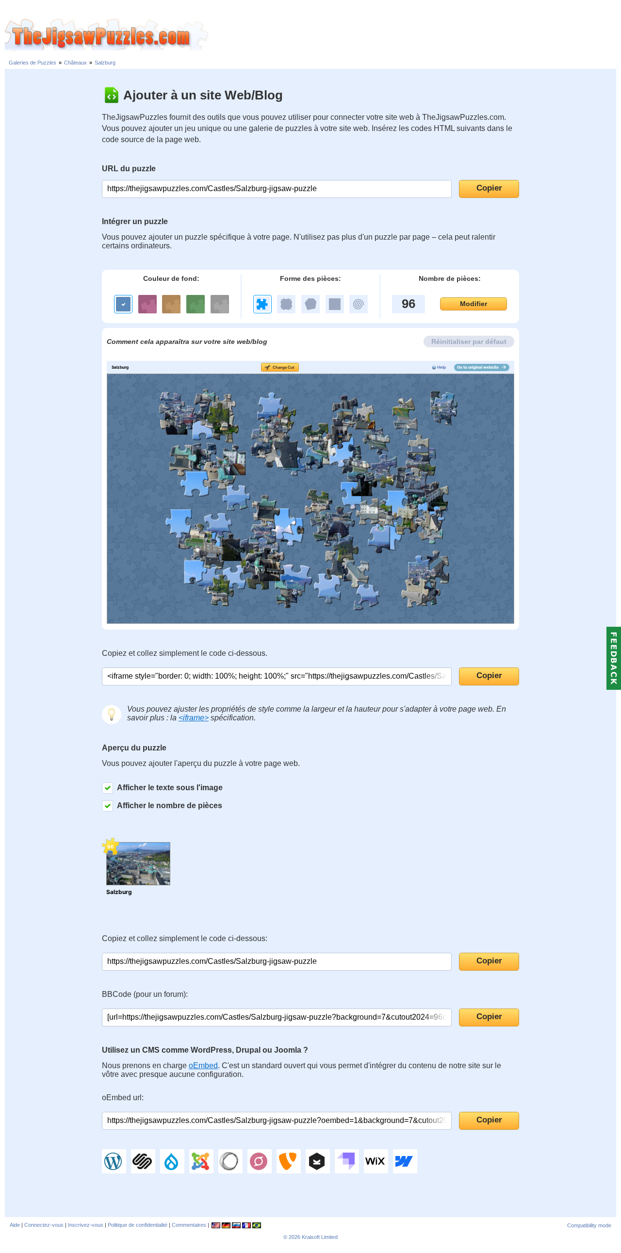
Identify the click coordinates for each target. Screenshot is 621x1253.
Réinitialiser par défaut (469, 341)
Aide (15, 1225)
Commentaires (189, 1225)
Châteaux (75, 62)
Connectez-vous (44, 1225)
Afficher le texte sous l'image (170, 787)
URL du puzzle (129, 168)
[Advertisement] (414, 35)
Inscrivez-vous (85, 1225)
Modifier (473, 304)
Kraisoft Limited (320, 1237)
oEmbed (203, 1065)
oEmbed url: (123, 1097)
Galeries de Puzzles (32, 62)
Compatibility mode (589, 1225)
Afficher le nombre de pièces (169, 805)
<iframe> (194, 718)
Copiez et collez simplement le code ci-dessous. (184, 653)
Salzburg (105, 62)
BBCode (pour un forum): (145, 994)
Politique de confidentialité (137, 1225)
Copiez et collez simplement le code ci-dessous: (184, 938)
